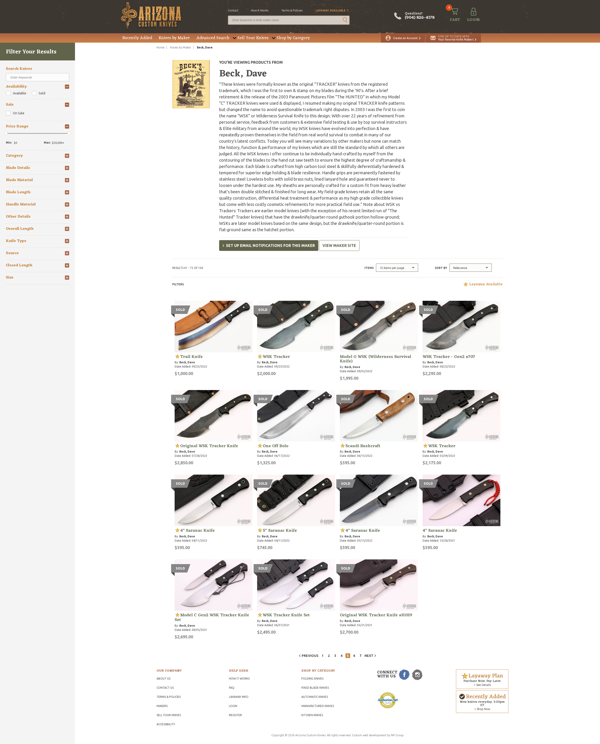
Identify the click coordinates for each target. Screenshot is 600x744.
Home (161, 47)
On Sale (18, 113)
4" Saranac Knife (197, 530)
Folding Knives (312, 678)
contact (233, 10)
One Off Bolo (275, 446)
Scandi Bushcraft (362, 446)
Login (233, 705)
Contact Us (165, 687)
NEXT (368, 656)
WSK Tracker (276, 357)
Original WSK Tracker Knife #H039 (376, 615)
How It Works (239, 678)
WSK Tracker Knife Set (286, 615)
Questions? (420, 15)
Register (235, 715)
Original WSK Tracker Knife (209, 446)
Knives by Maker (174, 38)
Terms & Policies (169, 696)
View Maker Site (339, 245)
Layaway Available (330, 10)
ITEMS (369, 267)
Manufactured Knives (317, 705)
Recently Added (137, 38)
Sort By (441, 267)
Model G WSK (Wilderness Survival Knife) (375, 359)
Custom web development (369, 735)
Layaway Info (238, 696)
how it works (259, 10)
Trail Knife (191, 357)
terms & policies (292, 10)
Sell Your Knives (253, 38)
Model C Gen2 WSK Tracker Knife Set (212, 617)
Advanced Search (212, 38)
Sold (42, 93)
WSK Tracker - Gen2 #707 (449, 357)
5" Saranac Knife (280, 530)
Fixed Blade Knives (315, 687)
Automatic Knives (314, 696)
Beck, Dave (187, 362)
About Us (163, 678)
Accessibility (166, 724)
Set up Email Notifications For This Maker (270, 245)
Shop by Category (293, 38)
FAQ (231, 687)
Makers (162, 705)
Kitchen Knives (312, 715)
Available (19, 93)
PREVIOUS (310, 656)
